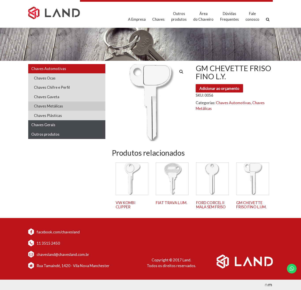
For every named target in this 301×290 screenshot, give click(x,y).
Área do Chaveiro (203, 16)
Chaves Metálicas (48, 106)
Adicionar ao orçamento (219, 88)
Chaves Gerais (43, 124)
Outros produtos (179, 16)
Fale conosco (252, 16)
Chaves (158, 19)
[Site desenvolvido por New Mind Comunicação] (266, 284)
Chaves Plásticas (48, 115)
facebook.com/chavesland (58, 232)
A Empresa (137, 19)
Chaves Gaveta (46, 96)
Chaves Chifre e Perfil (52, 87)
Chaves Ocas (45, 78)
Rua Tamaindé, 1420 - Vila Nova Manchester (73, 265)
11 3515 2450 (48, 243)
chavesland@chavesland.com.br (62, 254)
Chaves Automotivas (48, 68)
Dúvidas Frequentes (229, 16)
